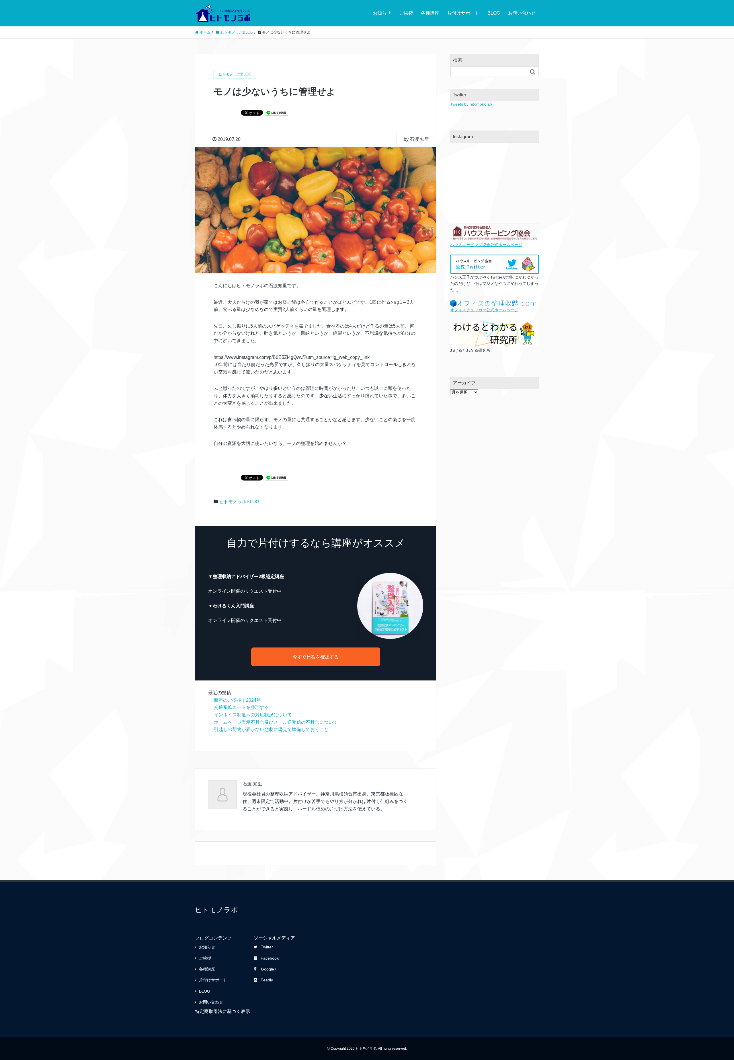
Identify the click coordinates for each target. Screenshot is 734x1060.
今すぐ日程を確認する (316, 656)
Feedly (267, 980)
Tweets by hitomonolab (471, 104)
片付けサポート (463, 13)
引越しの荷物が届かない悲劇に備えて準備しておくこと (271, 729)
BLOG (493, 13)
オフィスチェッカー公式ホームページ (484, 310)
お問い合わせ (522, 13)
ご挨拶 (406, 13)
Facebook (270, 958)
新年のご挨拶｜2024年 (237, 700)
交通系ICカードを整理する (241, 707)
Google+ (268, 969)
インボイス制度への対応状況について (253, 714)
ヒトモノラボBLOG (239, 501)
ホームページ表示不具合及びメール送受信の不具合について (276, 722)
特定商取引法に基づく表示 (222, 1011)
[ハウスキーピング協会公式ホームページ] (494, 232)
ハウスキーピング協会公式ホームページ (486, 244)
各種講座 (430, 13)
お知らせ (382, 13)
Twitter (267, 947)
